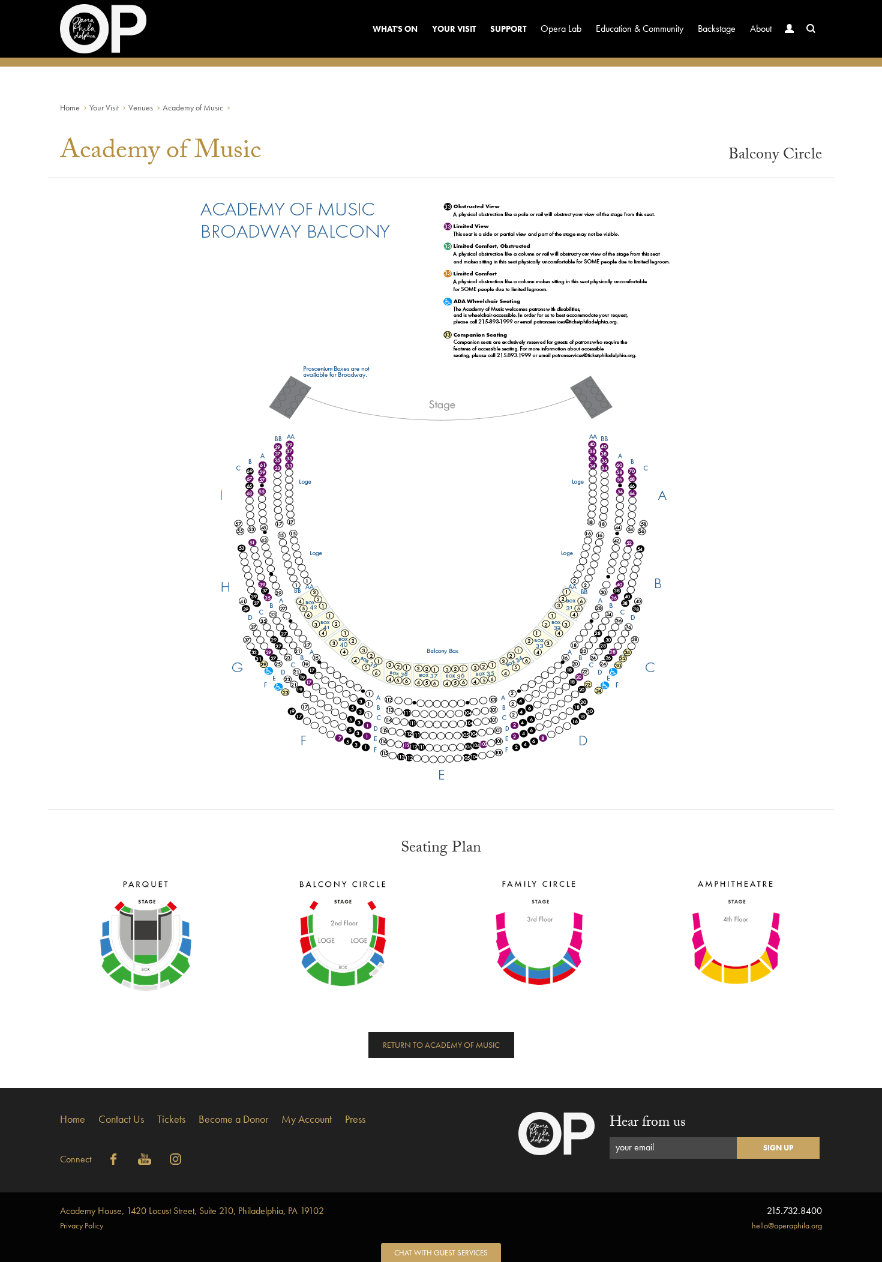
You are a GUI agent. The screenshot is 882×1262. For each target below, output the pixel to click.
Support (508, 28)
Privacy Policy (81, 1225)
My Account (306, 1119)
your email (635, 1147)
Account (789, 29)
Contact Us (121, 1119)
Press (355, 1119)
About (761, 28)
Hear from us (648, 1123)
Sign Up (778, 1148)
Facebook (113, 1159)
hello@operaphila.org (787, 1225)
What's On (395, 28)
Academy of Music (193, 107)
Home (70, 107)
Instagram (176, 1159)
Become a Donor (233, 1119)
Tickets (171, 1119)
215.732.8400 (794, 1210)
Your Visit (454, 28)
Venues (140, 107)
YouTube (145, 1159)
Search (811, 29)
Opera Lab (561, 28)
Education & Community (639, 28)
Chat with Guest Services (441, 1253)
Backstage (717, 28)
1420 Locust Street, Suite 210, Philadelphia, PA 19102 (192, 1210)
